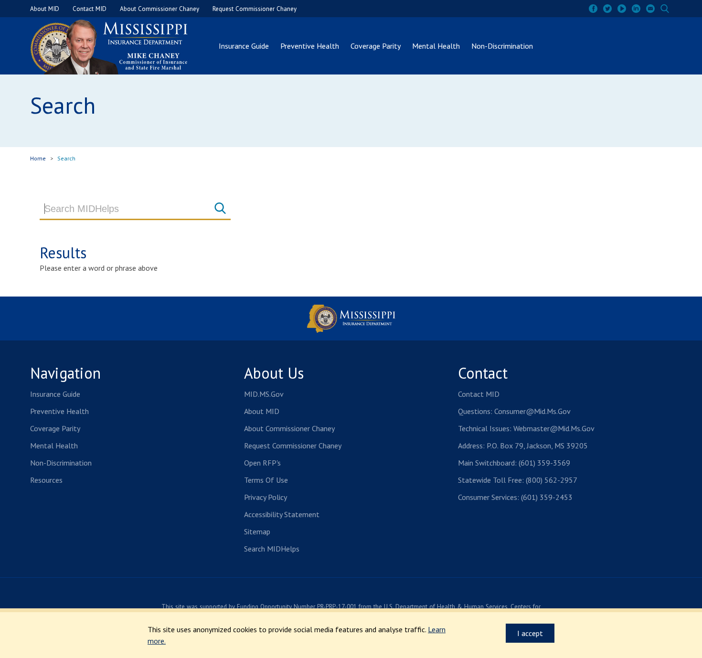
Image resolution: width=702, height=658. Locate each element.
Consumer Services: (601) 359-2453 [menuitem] (515, 497)
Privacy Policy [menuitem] (265, 497)
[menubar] (376, 45)
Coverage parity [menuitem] (55, 428)
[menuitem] (593, 8)
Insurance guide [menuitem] (55, 394)
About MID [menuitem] (44, 8)
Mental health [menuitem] (54, 445)
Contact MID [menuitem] (89, 8)
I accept (524, 631)
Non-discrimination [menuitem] (61, 462)
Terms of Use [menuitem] (266, 480)
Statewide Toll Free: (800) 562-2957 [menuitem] (517, 480)
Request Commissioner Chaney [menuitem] (255, 8)
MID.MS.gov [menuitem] (264, 394)
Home (38, 158)
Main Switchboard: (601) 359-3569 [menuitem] (514, 462)
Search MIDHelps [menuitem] (271, 548)
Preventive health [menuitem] (59, 411)
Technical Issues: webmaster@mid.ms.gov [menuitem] (526, 428)
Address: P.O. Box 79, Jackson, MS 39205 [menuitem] (523, 445)
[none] (650, 8)
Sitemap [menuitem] (257, 531)
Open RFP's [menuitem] (262, 462)
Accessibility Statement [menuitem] (281, 514)
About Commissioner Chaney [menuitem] (159, 8)
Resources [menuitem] (46, 480)
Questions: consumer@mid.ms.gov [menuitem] (514, 411)
